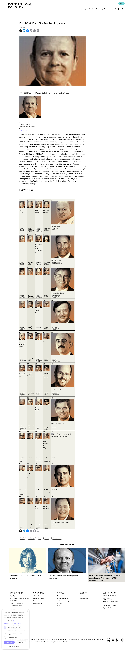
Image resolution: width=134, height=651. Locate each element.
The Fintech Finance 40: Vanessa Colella (26, 576)
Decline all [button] (21, 642)
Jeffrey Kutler (13, 578)
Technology (31, 538)
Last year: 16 (23, 131)
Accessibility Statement (34, 642)
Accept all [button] (9, 642)
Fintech (47, 538)
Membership (82, 9)
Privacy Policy (49, 642)
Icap (39, 538)
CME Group (100, 580)
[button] (15, 623)
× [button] (27, 611)
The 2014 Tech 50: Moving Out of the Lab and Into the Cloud (45, 93)
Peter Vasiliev (53, 578)
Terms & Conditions (84, 639)
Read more (16, 621)
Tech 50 (22, 538)
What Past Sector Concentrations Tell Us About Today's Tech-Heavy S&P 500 (105, 577)
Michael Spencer (57, 538)
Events (91, 9)
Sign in (122, 3)
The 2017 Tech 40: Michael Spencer (63, 576)
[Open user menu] (122, 8)
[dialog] (15, 629)
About (114, 9)
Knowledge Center (102, 9)
